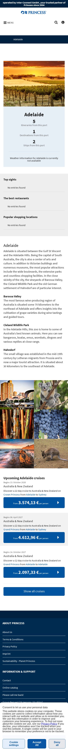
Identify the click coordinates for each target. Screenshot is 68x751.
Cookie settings (14, 743)
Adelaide (30, 494)
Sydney (42, 494)
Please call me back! (13, 694)
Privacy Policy (10, 646)
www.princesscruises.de (34, 12)
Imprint (6, 653)
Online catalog (10, 687)
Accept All (37, 743)
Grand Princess (11, 529)
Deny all (57, 743)
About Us (7, 632)
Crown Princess (11, 494)
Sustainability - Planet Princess (19, 661)
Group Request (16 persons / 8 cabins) (23, 702)
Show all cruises (34, 591)
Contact (7, 680)
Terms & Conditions (13, 639)
